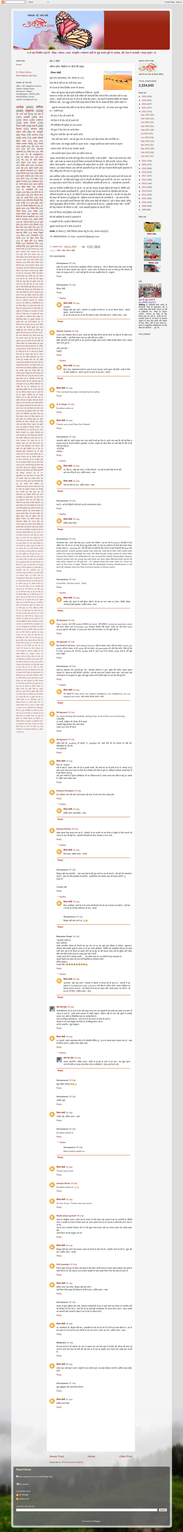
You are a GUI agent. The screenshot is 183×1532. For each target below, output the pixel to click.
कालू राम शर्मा (32, 376)
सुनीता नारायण (20, 689)
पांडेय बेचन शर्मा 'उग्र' (30, 613)
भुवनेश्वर (34, 632)
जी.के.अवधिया (32, 322)
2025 (144, 100)
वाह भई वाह (36, 338)
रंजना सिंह (35, 643)
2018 (144, 172)
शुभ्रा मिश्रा (20, 505)
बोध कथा (19, 227)
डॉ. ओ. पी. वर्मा (29, 351)
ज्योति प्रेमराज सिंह (24, 581)
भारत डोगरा (20, 179)
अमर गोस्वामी (20, 435)
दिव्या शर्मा (40, 465)
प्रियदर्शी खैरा (38, 481)
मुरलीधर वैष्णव (31, 411)
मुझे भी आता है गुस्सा (22, 333)
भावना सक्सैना (38, 184)
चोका (27, 284)
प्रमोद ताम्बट (35, 478)
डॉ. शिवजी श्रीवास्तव (28, 206)
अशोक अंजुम (29, 546)
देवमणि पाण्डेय (20, 249)
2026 (144, 96)
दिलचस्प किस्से (20, 702)
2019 (144, 168)
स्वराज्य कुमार (20, 524)
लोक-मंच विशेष (21, 233)
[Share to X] (93, 246)
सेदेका (41, 729)
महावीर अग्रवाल (30, 489)
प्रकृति (23, 146)
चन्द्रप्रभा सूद (36, 381)
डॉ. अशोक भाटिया (30, 349)
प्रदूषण (18, 192)
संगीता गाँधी (22, 678)
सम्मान (41, 368)
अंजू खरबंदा (19, 268)
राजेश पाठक (36, 335)
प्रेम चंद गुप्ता (61, 1007)
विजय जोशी (71, 250)
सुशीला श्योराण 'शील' (37, 691)
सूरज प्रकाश (25, 176)
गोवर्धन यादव (38, 195)
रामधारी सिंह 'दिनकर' (22, 365)
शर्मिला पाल (19, 503)
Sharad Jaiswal (63, 331)
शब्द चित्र (36, 500)
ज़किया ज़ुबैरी (20, 699)
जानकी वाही (19, 578)
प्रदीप (36, 618)
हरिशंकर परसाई (30, 530)
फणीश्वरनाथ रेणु (21, 486)
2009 (144, 206)
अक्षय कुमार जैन (38, 532)
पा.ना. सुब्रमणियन (29, 707)
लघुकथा (29, 111)
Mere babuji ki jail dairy (26, 76)
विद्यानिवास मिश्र (21, 319)
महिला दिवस (26, 187)
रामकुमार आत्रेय (35, 653)
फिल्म (17, 308)
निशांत (41, 144)
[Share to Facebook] (96, 246)
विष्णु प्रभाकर (35, 416)
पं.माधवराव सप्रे (26, 610)
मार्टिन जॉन (28, 637)
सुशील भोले (36, 516)
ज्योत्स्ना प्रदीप (28, 271)
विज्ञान (23, 163)
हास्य (41, 157)
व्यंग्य (41, 117)
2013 (144, 191)
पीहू (36, 616)
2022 (144, 112)
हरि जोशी (37, 341)
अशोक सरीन (22, 548)
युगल (28, 643)
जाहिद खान (20, 322)
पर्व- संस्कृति (38, 132)
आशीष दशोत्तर (32, 343)
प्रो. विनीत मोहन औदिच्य (29, 484)
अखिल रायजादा (23, 535)
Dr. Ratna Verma (23, 72)
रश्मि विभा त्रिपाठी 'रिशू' (34, 200)
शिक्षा (28, 192)
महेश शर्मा (37, 635)
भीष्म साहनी (25, 632)
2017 (144, 176)
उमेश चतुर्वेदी (22, 554)
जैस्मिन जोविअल (35, 384)
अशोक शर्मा (40, 546)
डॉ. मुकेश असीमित (25, 395)
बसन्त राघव (19, 408)
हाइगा (20, 732)
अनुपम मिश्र (38, 173)
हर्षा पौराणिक (39, 694)
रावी (39, 656)
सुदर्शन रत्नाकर (21, 181)
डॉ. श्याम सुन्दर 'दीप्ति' (29, 273)
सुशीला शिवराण (21, 519)
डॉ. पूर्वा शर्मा (39, 392)
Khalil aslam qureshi (66, 1216)
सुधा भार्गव (23, 254)
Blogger (97, 1521)
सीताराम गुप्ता (20, 265)
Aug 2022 (145, 130)
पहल (20, 707)
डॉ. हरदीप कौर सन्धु (27, 602)
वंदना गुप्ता (34, 662)
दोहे (22, 168)
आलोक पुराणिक (30, 551)
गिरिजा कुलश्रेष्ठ (27, 567)
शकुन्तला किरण (24, 500)
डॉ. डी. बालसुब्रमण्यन (34, 154)
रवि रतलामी (27, 645)
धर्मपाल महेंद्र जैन (34, 702)
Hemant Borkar (63, 829)
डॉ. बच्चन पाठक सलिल (30, 454)
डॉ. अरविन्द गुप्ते (21, 583)
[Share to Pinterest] (99, 246)
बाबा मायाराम (35, 260)
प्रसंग (18, 481)
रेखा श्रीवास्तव (20, 659)
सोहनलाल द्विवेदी (21, 521)
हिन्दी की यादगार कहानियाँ (25, 216)
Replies (62, 298)
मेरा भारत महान (26, 713)
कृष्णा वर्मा (31, 227)
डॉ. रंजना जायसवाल (22, 459)
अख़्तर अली (24, 195)
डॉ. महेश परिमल (36, 160)
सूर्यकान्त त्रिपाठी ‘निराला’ (31, 427)
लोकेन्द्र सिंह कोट (23, 662)
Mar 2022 (145, 149)
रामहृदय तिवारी (31, 494)
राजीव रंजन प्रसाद (21, 648)
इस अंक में (38, 114)
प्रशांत (35, 710)
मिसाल (27, 311)
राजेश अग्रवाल (35, 648)
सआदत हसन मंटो (37, 252)
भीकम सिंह (37, 308)
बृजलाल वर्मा (26, 308)
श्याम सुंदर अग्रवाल (30, 724)
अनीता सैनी (36, 370)
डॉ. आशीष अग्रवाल (34, 583)
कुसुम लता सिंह (36, 697)
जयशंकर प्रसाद (23, 575)
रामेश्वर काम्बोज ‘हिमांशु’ (24, 144)
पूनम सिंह (40, 476)
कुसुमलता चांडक (25, 562)
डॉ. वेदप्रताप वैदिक (25, 462)
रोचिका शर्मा (30, 659)
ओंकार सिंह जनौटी (28, 556)
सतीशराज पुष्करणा (22, 511)
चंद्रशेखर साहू (20, 570)
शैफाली (20, 724)
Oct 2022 (145, 122)
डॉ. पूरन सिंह (36, 591)
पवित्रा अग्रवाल (25, 473)
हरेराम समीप (26, 532)
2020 (144, 165)
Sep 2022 (145, 126)
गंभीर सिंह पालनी (34, 443)
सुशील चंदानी (32, 295)
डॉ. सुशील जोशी (31, 400)
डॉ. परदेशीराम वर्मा (29, 190)
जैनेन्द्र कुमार (29, 578)
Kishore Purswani (65, 791)
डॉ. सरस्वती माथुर (28, 465)
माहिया (34, 287)
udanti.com (24, 1499)
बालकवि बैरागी (28, 624)
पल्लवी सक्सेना (38, 403)
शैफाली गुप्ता (19, 675)
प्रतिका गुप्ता (27, 618)
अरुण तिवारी (19, 546)
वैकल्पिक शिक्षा (20, 721)
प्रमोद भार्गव (21, 138)
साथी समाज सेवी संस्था (30, 729)
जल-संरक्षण (39, 165)
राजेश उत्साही (20, 651)
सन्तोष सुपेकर (35, 511)
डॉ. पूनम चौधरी (38, 324)
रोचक (23, 135)
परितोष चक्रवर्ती (38, 470)
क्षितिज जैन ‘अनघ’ (21, 565)
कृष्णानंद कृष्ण (36, 562)
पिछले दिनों (28, 616)
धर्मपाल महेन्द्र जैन (21, 705)
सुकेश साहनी (33, 168)
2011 (144, 198)
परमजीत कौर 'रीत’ (30, 360)
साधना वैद (21, 683)
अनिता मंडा (32, 297)
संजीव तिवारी (21, 214)
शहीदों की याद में (38, 721)
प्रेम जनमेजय (28, 330)
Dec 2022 (145, 115)
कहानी (34, 126)
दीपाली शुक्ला (31, 327)
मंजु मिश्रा (30, 408)
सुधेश (26, 686)
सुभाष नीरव (34, 246)
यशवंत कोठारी (33, 230)
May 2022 (146, 141)
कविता (39, 107)
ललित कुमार (39, 659)
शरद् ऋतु (40, 670)
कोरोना (40, 171)
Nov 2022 (145, 119)
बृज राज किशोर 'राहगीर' (30, 629)
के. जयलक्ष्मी (30, 378)
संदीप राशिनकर (30, 422)
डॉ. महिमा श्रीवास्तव (29, 357)
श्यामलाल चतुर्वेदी (31, 368)
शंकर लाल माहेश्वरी (29, 670)
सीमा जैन (29, 683)
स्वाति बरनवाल (22, 694)
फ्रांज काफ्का (33, 486)
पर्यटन (26, 224)
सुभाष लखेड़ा (36, 513)
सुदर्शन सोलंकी (35, 319)
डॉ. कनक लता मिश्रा (22, 586)
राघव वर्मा (35, 713)
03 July (72, 263)
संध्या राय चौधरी (31, 726)
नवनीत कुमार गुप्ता (33, 257)
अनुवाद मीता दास (23, 697)
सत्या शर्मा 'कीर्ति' (21, 292)
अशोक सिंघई (23, 438)
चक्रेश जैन (25, 381)
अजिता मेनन (26, 538)
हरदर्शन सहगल (31, 527)
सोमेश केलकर (35, 519)
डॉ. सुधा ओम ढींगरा (31, 397)
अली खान (40, 435)
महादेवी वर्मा (28, 362)
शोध (33, 146)
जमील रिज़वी (39, 573)
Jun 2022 (145, 137)
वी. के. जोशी (32, 667)
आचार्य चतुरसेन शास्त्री (36, 548)
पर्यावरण (39, 120)
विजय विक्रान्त (26, 664)
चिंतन (23, 235)
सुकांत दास (37, 683)
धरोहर (24, 141)
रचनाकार (34, 311)
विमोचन (38, 718)
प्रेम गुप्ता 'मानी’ (21, 260)
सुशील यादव (36, 281)
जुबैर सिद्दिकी (27, 449)
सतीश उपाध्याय (35, 508)
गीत (22, 160)
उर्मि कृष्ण (32, 554)
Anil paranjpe (62, 1264)
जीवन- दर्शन (61, 250)
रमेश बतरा (32, 492)
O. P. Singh (61, 404)
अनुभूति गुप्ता (36, 538)
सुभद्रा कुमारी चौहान (22, 513)
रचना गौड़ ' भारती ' (37, 333)
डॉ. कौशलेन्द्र (32, 387)
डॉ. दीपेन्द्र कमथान (25, 392)
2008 (144, 210)
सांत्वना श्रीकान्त (35, 292)
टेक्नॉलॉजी (34, 235)
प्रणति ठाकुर (23, 478)
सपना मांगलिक (28, 680)
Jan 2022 (145, 156)
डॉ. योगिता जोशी (35, 457)
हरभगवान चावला (34, 265)
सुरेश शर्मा (25, 691)
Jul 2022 (145, 134)
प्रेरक (25, 120)
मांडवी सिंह (19, 637)
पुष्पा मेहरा (30, 476)
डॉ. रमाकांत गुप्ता (37, 459)
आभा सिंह (21, 551)
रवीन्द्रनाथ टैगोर (32, 243)
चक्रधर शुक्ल (29, 346)
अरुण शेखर (30, 435)
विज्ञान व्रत (36, 414)
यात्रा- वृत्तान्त (37, 163)
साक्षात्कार (34, 214)
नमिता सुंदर (22, 608)
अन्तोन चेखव (19, 540)
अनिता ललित (20, 343)
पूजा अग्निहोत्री (26, 710)
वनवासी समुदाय (27, 718)
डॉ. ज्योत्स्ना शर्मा (26, 222)
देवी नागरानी (32, 249)
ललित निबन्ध (21, 211)
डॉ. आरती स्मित (27, 198)
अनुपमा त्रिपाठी (35, 432)
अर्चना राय (19, 284)
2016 (144, 180)
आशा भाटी (34, 438)
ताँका (20, 327)
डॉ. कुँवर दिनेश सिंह (35, 238)
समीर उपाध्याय (39, 680)
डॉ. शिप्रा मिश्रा (21, 306)
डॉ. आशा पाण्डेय (38, 284)
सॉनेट (29, 341)
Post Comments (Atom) (72, 1462)
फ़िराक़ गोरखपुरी (32, 621)
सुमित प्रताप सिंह (22, 516)
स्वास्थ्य (35, 135)
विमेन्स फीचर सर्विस (33, 262)
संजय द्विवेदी (30, 505)
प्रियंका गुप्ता (24, 173)
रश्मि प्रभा (26, 314)
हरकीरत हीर (20, 527)
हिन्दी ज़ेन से (38, 192)
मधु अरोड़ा (27, 635)
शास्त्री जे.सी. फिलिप (24, 672)
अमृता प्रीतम (22, 543)
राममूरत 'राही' (20, 656)
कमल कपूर (40, 556)
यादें (28, 149)
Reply (59, 276)
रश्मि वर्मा (37, 645)
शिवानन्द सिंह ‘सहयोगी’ (33, 503)
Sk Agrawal (61, 620)
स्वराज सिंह (35, 521)
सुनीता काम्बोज (36, 686)
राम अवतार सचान (22, 338)
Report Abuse (23, 1469)
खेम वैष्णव (32, 565)
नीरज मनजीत (27, 403)
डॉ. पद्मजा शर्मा (28, 354)
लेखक (35, 211)
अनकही (26, 117)
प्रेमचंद (36, 224)
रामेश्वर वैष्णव (31, 656)
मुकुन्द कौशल (19, 640)
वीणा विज (40, 497)
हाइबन (34, 254)
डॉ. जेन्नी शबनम (22, 184)
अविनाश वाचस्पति (28, 300)
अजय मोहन (33, 535)
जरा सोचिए (25, 303)
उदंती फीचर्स (37, 138)
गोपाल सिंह (37, 567)
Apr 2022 (145, 145)
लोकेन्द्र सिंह (20, 246)
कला (36, 176)
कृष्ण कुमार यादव (37, 203)
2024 (144, 104)
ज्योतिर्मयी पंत (36, 303)
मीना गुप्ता (37, 637)
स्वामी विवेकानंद (21, 430)
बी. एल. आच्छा (28, 279)
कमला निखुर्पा (38, 233)
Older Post (125, 1456)
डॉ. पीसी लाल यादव (24, 591)
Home (91, 1456)
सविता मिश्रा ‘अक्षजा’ (29, 424)
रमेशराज (27, 289)
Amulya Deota (63, 1183)
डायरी (18, 238)
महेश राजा (40, 408)
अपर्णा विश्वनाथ (31, 268)
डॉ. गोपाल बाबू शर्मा (37, 389)
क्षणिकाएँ (40, 187)
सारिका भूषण (23, 370)
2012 (144, 195)
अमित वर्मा (29, 540)
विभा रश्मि (22, 667)
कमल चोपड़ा (36, 373)
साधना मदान (20, 295)
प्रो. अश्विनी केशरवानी (24, 171)
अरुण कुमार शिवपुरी (34, 543)
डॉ (36, 449)
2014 (144, 187)
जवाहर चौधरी (38, 219)
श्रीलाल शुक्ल (31, 419)
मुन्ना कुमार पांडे (30, 640)
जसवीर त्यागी (36, 575)
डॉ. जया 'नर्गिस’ (27, 589)
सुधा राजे (18, 686)
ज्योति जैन (19, 387)
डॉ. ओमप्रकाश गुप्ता (34, 699)
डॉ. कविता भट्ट (27, 157)
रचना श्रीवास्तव (24, 335)
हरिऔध (31, 694)
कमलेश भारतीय (23, 559)
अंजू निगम (33, 430)
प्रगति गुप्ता (32, 276)
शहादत (29, 721)
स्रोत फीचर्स (29, 123)
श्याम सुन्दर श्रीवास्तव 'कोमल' (34, 675)
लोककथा (19, 262)
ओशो (32, 441)
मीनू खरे (21, 411)
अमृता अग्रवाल (39, 540)
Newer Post (56, 1456)
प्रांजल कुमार (27, 481)
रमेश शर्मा (37, 362)
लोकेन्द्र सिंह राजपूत (33, 316)
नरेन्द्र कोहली (33, 608)
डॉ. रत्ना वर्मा (21, 114)
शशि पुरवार (19, 419)
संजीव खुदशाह (23, 508)
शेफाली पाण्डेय (36, 672)
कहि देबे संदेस (20, 376)
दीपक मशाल (23, 468)
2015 (144, 183)
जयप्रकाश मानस (21, 384)
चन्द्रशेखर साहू (20, 573)
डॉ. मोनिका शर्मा (34, 594)
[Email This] (88, 246)
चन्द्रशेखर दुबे (34, 570)
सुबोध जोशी (31, 689)
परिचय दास (37, 610)
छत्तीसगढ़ (35, 181)
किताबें (18, 129)
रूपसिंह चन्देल (30, 716)
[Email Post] (83, 246)
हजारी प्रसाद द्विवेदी (34, 524)
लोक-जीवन (29, 497)
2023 (144, 108)
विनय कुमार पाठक (22, 416)
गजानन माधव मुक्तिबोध (23, 446)
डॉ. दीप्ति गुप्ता (39, 589)
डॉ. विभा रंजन (30, 597)
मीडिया (38, 330)
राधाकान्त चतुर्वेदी (32, 651)
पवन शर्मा (18, 613)
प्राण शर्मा (37, 405)
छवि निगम (30, 573)
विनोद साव (31, 152)
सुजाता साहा (20, 341)
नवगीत (23, 203)
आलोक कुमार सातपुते (22, 373)
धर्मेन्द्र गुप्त (39, 605)
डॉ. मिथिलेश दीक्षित (21, 594)
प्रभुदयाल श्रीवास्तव (25, 405)
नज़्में (31, 705)
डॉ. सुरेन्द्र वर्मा (29, 599)
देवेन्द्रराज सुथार (27, 605)
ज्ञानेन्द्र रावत (39, 578)
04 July (69, 1199)
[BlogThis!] (90, 246)
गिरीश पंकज (25, 165)
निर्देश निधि (34, 208)
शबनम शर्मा (19, 368)
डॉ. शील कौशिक (24, 287)
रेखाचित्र (26, 414)
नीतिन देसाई (39, 705)
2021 (144, 161)
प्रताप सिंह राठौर (35, 306)
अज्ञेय (24, 297)
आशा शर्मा (40, 551)
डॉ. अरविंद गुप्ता (36, 581)
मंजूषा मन (19, 311)
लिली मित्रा (36, 289)
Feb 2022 (145, 152)
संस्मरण (34, 129)
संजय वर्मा (40, 505)
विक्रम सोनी (36, 365)
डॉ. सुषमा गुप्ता (26, 241)
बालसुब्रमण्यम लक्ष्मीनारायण (29, 626)
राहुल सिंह (26, 281)
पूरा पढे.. (157, 328)
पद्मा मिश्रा (26, 470)
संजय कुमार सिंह (32, 678)
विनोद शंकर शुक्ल (38, 664)
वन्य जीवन (34, 179)
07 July (72, 1383)
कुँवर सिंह (32, 559)
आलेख (19, 107)
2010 (144, 202)
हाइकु (35, 141)
